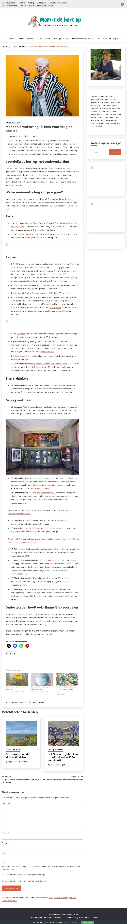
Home (12, 38)
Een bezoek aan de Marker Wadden (18, 755)
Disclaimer (41, 2)
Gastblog (24, 762)
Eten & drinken (43, 38)
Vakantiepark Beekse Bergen (25, 293)
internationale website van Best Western (48, 363)
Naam (5, 833)
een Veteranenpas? (46, 492)
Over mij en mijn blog (57, 2)
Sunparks (21, 333)
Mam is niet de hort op (83, 38)
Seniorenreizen (47, 351)
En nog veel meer (61, 38)
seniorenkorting (21, 702)
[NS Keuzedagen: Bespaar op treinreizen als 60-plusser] (67, 679)
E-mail (5, 843)
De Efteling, (34, 528)
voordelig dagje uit (36, 702)
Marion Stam (32, 136)
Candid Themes (91, 917)
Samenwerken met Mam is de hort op (36, 5)
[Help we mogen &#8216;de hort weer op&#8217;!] (17, 679)
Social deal (20, 356)
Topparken (48, 304)
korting (11, 702)
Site (3, 853)
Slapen (30, 38)
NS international (24, 234)
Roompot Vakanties (24, 285)
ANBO (51, 560)
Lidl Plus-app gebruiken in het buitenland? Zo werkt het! (63, 757)
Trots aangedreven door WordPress (45, 917)
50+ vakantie (55, 307)
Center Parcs (16, 267)
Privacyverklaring (9, 5)
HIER (100, 126)
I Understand (87, 922)
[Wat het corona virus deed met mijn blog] (42, 679)
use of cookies (74, 922)
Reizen (21, 38)
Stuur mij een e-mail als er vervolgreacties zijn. (25, 874)
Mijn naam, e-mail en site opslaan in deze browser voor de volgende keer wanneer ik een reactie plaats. (41, 868)
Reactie (6, 803)
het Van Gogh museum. (40, 488)
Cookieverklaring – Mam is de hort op (18, 2)
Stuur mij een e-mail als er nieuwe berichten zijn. (26, 881)
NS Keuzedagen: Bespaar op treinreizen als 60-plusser (66, 689)
